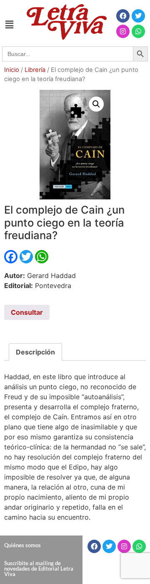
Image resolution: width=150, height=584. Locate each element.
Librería (35, 70)
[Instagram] (123, 31)
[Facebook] (123, 16)
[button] (9, 24)
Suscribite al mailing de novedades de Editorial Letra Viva (38, 568)
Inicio (11, 70)
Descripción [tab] (35, 352)
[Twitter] (138, 16)
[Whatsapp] (138, 31)
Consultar (27, 312)
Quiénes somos (22, 545)
